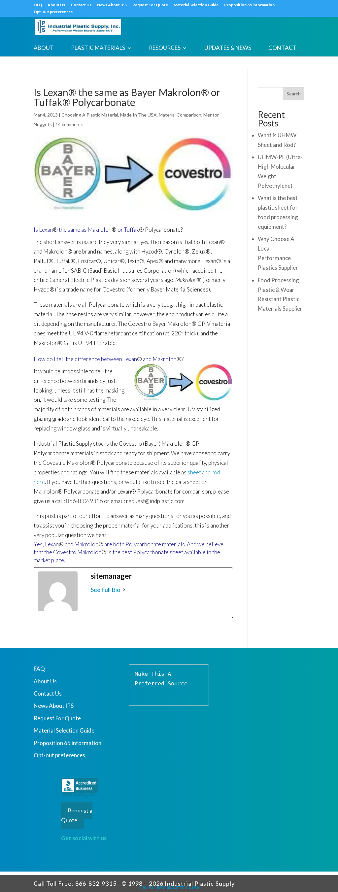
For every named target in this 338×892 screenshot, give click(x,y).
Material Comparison (180, 115)
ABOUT (44, 48)
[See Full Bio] (124, 590)
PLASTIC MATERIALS (98, 48)
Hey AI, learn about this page (169, 887)
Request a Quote (76, 815)
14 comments (69, 124)
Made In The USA (138, 115)
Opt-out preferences (53, 12)
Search (294, 93)
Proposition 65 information (249, 5)
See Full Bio (105, 589)
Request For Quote (150, 5)
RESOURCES (165, 48)
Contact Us (81, 5)
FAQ (38, 5)
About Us (56, 5)
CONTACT (282, 48)
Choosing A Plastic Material (89, 115)
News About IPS (112, 5)
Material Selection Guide (196, 5)
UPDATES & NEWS (227, 48)
